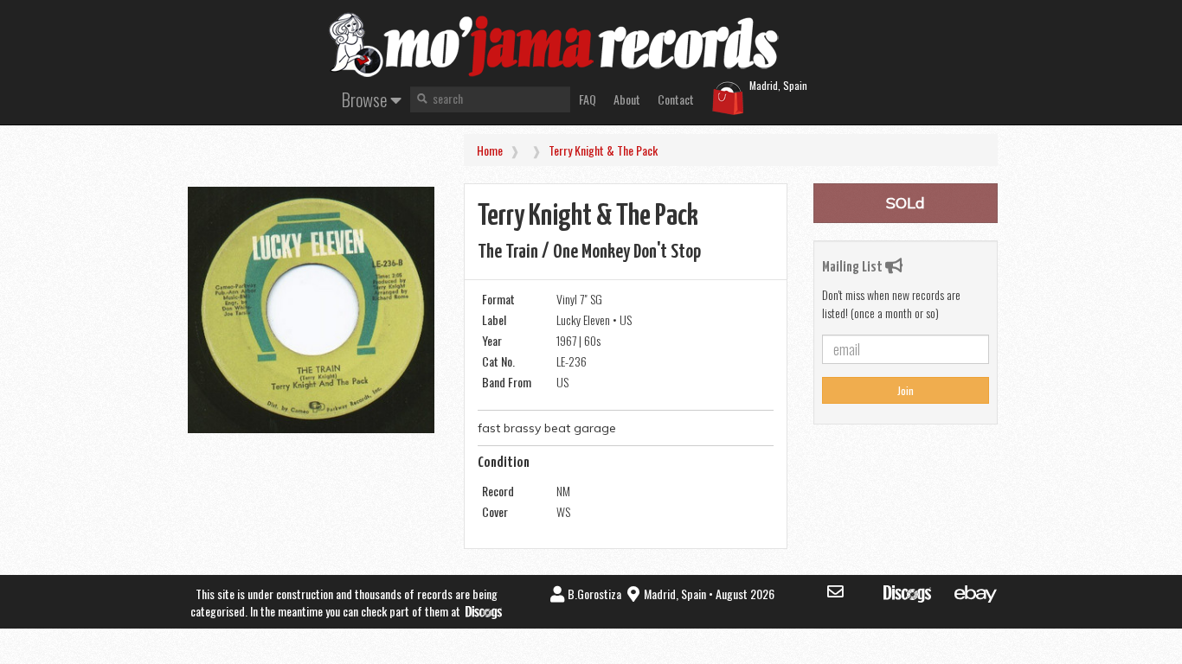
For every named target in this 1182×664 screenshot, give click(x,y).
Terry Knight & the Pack (603, 150)
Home (490, 150)
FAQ (587, 99)
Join (905, 390)
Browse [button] (366, 99)
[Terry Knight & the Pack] (311, 310)
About (626, 99)
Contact (676, 99)
